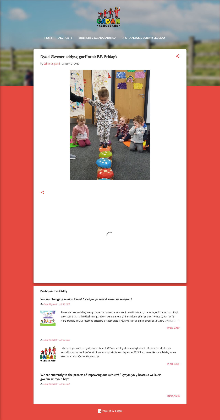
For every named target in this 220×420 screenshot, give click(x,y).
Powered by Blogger (112, 411)
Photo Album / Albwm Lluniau (143, 38)
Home (48, 38)
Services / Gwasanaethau (97, 38)
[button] (177, 57)
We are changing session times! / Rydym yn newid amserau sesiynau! (86, 299)
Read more (173, 328)
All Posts (65, 38)
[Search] (184, 9)
